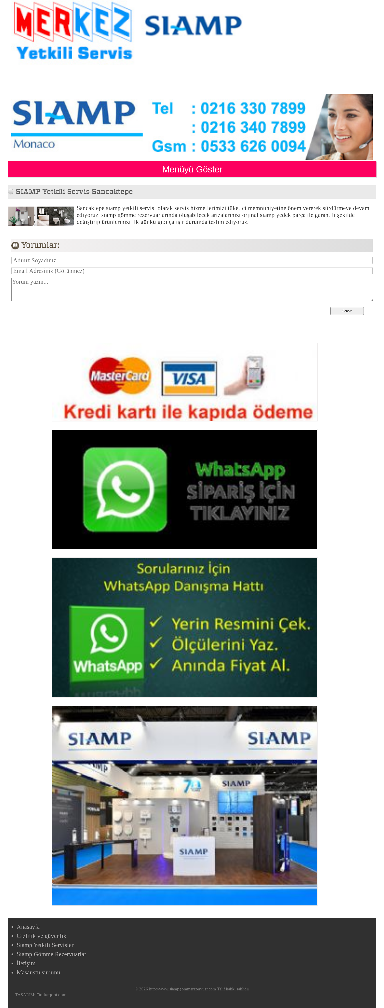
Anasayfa (28, 926)
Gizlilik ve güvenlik (41, 936)
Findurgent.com (51, 994)
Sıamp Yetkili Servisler (45, 945)
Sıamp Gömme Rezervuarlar (51, 954)
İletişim (26, 963)
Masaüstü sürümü (38, 972)
